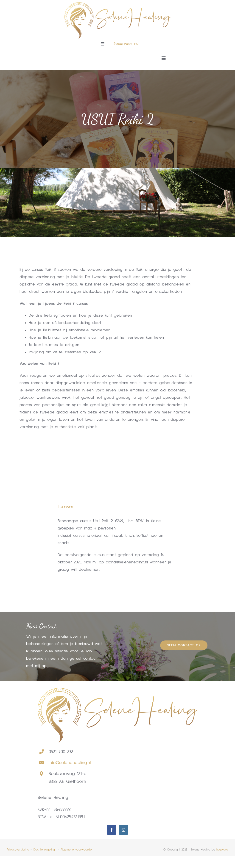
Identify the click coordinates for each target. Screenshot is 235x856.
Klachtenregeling (45, 849)
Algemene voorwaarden (77, 849)
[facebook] (111, 830)
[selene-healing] (117, 4)
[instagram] (123, 830)
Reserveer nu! (126, 44)
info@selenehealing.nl (70, 762)
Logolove (222, 849)
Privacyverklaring (18, 849)
